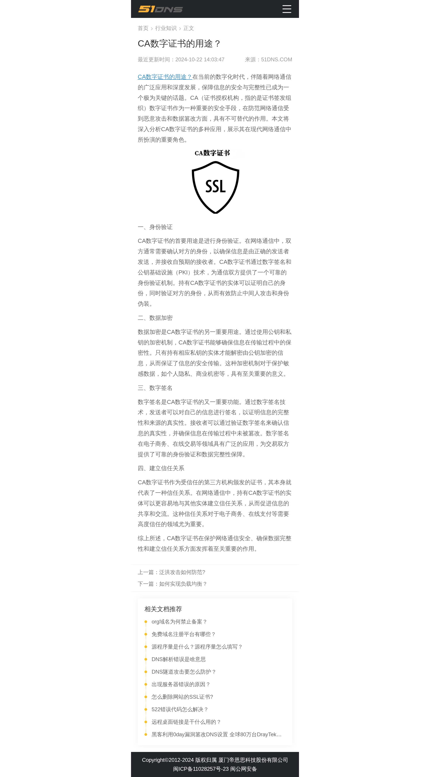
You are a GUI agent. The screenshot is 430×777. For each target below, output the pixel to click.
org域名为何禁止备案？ (180, 622)
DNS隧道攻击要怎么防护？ (184, 672)
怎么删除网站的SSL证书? (182, 697)
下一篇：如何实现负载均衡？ (173, 584)
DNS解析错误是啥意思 (179, 659)
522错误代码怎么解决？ (180, 709)
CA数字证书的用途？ (165, 76)
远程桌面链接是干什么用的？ (186, 722)
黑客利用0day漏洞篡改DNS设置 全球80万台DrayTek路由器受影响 (219, 734)
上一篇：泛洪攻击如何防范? (171, 572)
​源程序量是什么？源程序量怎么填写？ (197, 647)
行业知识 (166, 28)
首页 (144, 28)
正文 (188, 28)
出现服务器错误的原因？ (181, 684)
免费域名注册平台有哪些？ (184, 634)
